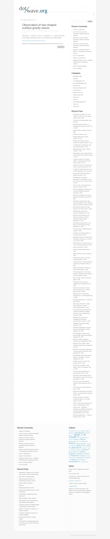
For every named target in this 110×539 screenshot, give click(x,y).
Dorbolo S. (76, 439)
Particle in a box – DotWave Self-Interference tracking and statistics (83, 62)
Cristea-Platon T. (84, 437)
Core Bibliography (77, 81)
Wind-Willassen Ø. (84, 461)
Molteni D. (76, 451)
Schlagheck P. (74, 459)
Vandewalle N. (74, 461)
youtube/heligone (73, 486)
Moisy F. (71, 451)
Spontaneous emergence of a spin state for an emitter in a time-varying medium (82, 116)
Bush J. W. (80, 434)
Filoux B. (85, 441)
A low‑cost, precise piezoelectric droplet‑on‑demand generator (81, 33)
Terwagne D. (82, 459)
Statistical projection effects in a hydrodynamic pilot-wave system (82, 51)
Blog (74, 78)
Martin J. (79, 450)
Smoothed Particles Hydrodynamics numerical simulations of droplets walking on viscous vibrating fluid (82, 311)
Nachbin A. (80, 454)
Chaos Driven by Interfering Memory (82, 387)
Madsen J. (73, 450)
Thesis (75, 104)
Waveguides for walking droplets (81, 323)
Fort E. (72, 443)
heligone (29, 31)
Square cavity (76, 247)
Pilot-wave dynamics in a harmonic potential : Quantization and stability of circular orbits (82, 273)
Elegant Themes (80, 535)
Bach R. (83, 431)
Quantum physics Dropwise (80, 130)
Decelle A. (71, 439)
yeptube (75, 49)
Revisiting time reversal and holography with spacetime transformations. (80, 319)
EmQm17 (79, 68)
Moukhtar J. (73, 454)
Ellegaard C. (72, 441)
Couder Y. (74, 437)
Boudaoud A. (80, 433)
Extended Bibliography (53, 31)
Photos (75, 97)
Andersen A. (72, 431)
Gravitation (81, 29)
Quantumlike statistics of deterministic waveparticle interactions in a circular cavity (82, 239)
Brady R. (88, 433)
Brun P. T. (71, 435)
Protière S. (83, 456)
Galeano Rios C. (81, 443)
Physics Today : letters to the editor (82, 277)
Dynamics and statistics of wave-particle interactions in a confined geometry (81, 289)
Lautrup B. (84, 448)
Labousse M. (76, 448)
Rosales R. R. (81, 457)
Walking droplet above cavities (80, 136)
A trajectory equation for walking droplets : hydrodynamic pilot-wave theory (81, 160)
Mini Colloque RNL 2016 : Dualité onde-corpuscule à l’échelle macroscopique (81, 305)
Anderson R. (78, 430)
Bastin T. (88, 431)
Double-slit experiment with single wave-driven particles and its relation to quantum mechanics (83, 202)
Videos (75, 106)
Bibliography (44, 31)
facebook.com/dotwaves (75, 480)
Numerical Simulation (78, 88)
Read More (61, 46)
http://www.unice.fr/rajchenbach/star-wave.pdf (33, 40)
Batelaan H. (72, 433)
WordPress (93, 535)
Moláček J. (82, 452)
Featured (75, 85)
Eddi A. (83, 439)
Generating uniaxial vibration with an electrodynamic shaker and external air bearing (82, 377)
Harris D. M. (81, 446)
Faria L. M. (79, 441)
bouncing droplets (82, 66)
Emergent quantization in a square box (82, 299)
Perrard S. (75, 455)
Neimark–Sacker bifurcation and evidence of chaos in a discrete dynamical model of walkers (81, 217)
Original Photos (77, 92)
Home (18, 20)
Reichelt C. (73, 457)
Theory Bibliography (78, 101)
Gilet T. (73, 445)
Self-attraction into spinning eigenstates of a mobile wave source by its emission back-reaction (82, 179)
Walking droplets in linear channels (81, 149)
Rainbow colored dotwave (79, 249)
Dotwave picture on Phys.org (80, 253)
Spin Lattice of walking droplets (81, 120)
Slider (74, 99)
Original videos (77, 95)
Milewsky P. (85, 450)
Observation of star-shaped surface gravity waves (39, 26)
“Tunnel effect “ (81, 55)
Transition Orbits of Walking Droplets (82, 229)
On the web (76, 90)
